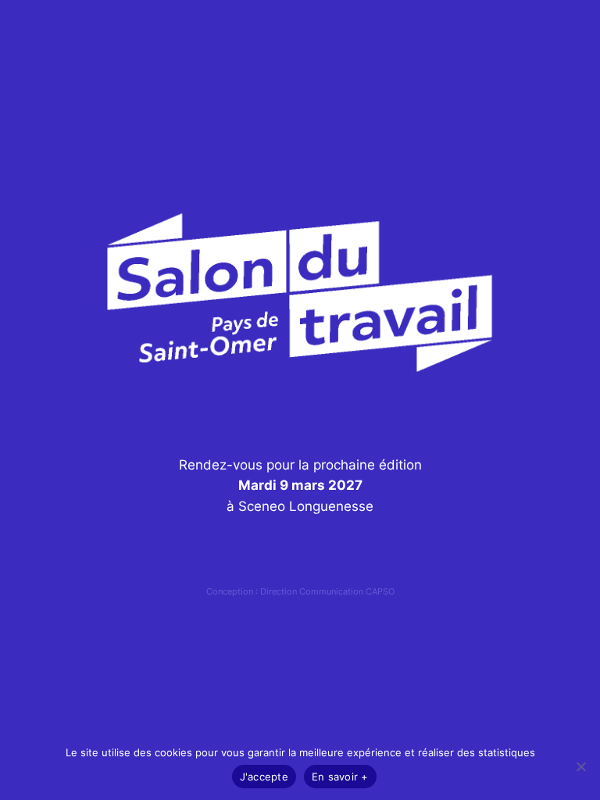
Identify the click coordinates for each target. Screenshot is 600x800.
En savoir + (340, 776)
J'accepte (264, 776)
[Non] (580, 766)
